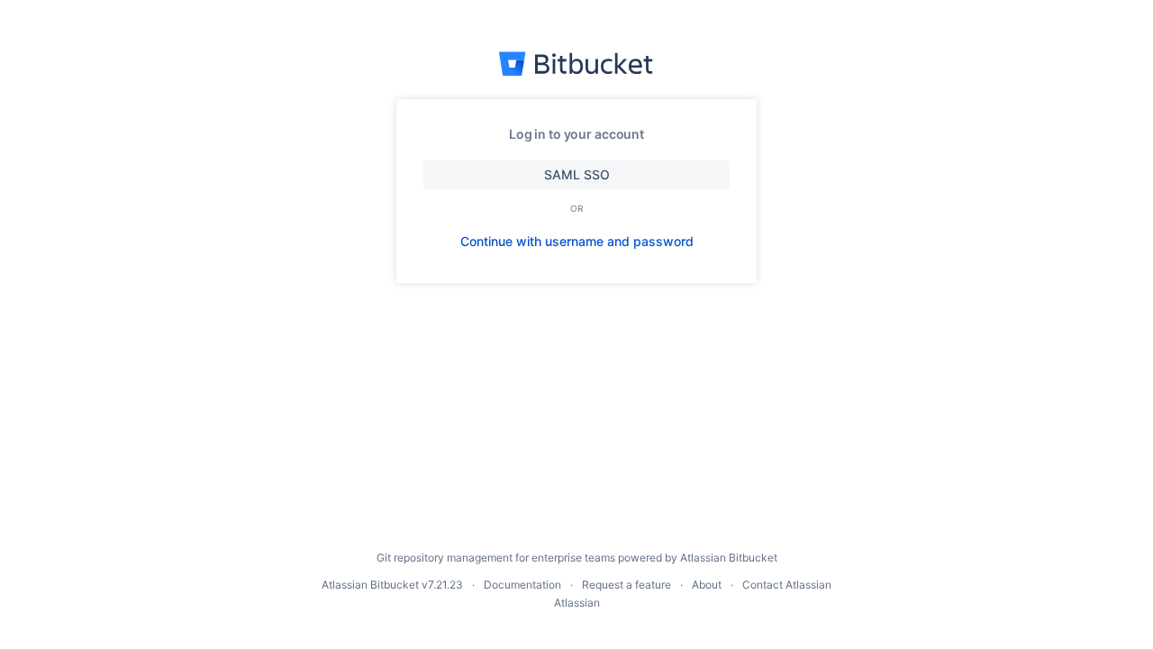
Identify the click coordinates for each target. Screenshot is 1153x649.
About (707, 584)
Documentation (522, 584)
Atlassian (577, 602)
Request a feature (626, 584)
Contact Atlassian (786, 584)
